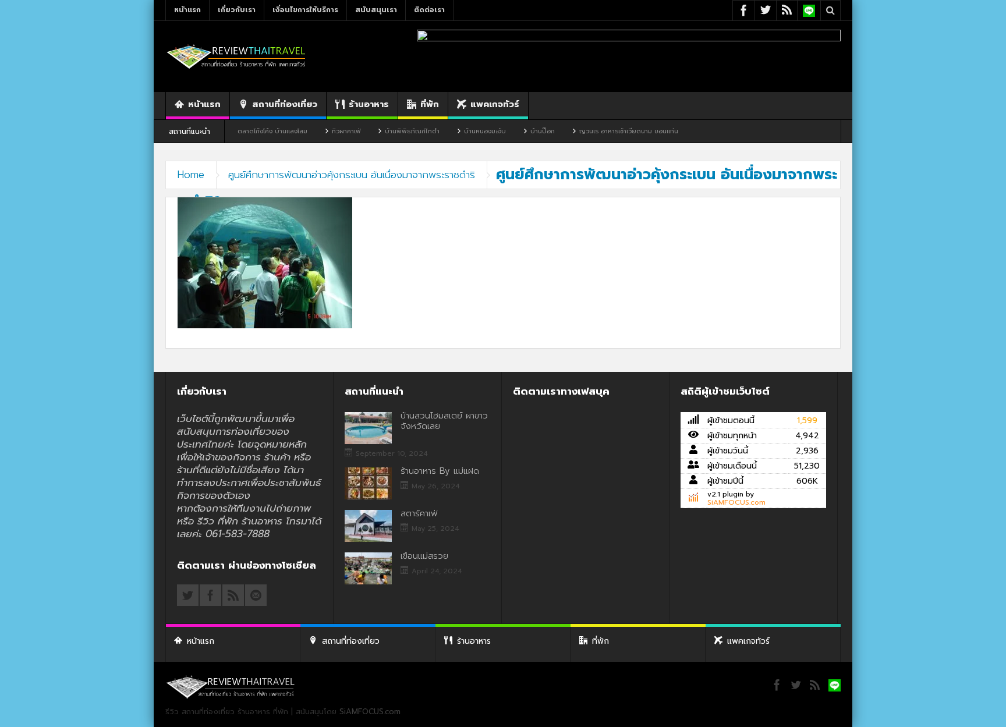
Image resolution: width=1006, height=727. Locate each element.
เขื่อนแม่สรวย (424, 556)
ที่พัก (429, 104)
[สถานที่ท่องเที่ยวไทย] (236, 56)
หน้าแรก (187, 10)
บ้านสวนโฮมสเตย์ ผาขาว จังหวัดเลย (444, 420)
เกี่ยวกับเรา (237, 10)
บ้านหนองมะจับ (458, 131)
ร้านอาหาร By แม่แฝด (440, 471)
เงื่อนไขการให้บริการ (305, 10)
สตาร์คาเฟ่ (419, 513)
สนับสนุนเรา (376, 10)
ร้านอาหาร (369, 104)
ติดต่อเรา (429, 10)
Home (191, 174)
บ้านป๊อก (516, 131)
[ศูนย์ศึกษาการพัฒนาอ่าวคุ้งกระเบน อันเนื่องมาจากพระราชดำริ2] (265, 262)
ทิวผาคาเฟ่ (319, 131)
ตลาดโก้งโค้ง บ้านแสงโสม (246, 131)
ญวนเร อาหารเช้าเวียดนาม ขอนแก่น (601, 131)
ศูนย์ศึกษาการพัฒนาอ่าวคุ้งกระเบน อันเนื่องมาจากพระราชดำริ (351, 174)
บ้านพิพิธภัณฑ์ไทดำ (385, 131)
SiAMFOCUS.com (736, 502)
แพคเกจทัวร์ (494, 104)
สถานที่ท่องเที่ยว (284, 104)
